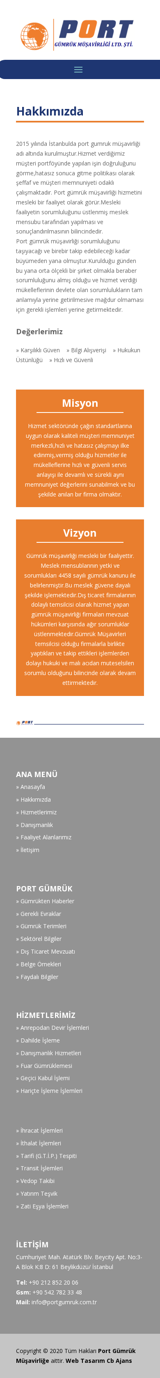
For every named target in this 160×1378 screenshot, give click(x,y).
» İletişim (27, 850)
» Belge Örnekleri (38, 964)
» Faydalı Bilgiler (37, 977)
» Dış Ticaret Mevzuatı (45, 951)
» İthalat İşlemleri (38, 1143)
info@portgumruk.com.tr (64, 1302)
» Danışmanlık (34, 825)
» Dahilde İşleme (38, 1040)
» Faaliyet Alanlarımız (43, 837)
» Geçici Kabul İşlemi (43, 1078)
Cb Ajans (119, 1360)
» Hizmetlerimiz (36, 812)
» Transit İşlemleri (39, 1168)
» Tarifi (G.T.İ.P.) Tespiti (46, 1156)
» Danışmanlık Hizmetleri (48, 1053)
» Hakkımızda (33, 799)
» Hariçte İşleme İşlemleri (49, 1091)
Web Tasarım (86, 1360)
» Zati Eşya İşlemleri (42, 1206)
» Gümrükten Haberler (45, 901)
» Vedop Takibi (35, 1181)
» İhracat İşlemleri (39, 1130)
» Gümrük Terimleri (41, 926)
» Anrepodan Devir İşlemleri (52, 1027)
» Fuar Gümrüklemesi (44, 1066)
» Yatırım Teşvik (36, 1193)
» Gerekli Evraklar (38, 914)
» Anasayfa (30, 787)
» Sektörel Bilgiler (39, 939)
